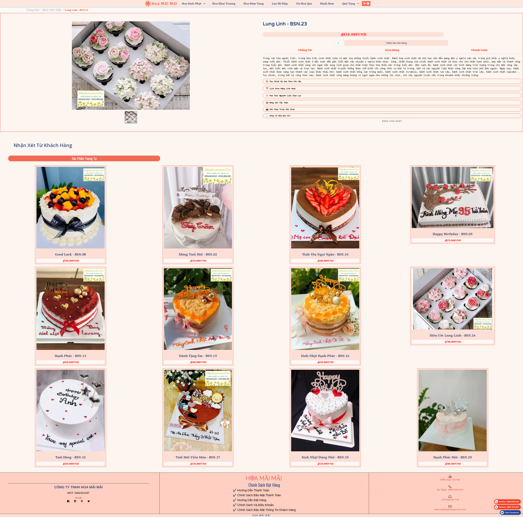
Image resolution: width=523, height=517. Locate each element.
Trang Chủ (32, 9)
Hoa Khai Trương (223, 3)
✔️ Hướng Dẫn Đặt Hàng (249, 500)
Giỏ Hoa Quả (304, 3)
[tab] (305, 50)
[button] (193, 3)
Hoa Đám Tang (254, 3)
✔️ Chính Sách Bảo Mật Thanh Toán (257, 495)
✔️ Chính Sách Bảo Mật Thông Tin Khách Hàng (264, 510)
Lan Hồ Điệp (280, 3)
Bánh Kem (327, 3)
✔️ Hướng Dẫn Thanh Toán (251, 490)
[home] (160, 3)
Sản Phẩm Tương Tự (84, 158)
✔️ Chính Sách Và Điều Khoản (253, 505)
